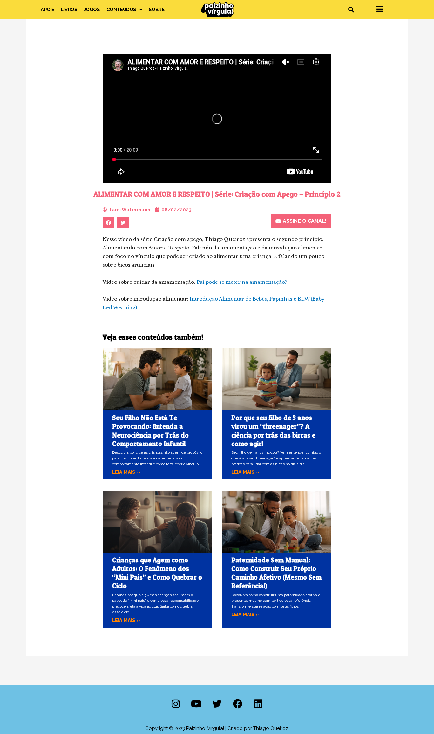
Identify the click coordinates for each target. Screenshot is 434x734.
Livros (69, 9)
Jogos (92, 9)
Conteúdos (121, 9)
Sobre (157, 9)
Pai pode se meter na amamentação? (242, 282)
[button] (351, 9)
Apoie (47, 9)
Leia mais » (126, 472)
